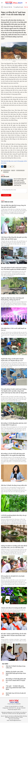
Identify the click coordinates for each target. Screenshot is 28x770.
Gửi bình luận (6, 195)
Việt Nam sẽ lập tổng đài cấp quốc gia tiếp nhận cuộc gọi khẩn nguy (14, 238)
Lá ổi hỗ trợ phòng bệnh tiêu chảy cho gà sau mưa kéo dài (13, 516)
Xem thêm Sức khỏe (7, 202)
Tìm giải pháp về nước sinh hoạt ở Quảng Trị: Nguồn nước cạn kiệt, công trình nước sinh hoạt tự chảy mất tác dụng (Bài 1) (14, 391)
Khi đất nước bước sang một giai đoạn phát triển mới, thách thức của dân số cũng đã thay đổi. (13, 610)
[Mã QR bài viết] (13, 166)
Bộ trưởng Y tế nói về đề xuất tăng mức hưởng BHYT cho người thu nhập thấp (13, 454)
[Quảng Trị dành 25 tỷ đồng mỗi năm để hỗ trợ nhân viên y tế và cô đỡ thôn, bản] (14, 563)
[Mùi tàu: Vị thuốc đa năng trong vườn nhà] (14, 503)
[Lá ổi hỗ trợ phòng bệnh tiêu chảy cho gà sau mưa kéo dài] (14, 533)
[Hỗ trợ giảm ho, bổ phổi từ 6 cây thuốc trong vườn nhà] (14, 595)
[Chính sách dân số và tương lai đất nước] (14, 621)
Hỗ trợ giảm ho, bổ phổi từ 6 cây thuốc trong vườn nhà (13, 577)
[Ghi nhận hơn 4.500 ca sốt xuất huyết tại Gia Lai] (14, 346)
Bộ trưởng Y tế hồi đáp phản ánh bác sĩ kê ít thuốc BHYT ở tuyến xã (14, 424)
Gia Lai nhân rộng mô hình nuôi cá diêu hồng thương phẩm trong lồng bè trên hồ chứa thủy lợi (20, 182)
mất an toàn (6, 172)
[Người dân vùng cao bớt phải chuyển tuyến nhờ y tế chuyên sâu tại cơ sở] (14, 376)
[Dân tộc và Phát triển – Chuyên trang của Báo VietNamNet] (8, 2)
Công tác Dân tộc (8, 7)
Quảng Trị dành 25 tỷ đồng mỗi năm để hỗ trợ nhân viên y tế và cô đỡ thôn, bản (14, 546)
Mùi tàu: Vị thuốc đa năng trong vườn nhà (14, 485)
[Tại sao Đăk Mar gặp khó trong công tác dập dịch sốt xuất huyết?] (14, 224)
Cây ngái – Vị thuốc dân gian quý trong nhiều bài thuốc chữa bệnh (15, 687)
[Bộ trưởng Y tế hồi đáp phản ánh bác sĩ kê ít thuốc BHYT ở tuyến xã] (14, 441)
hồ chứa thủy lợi (7, 170)
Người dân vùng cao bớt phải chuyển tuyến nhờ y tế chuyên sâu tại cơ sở (12, 359)
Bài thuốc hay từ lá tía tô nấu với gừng (16, 694)
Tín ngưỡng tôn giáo (18, 7)
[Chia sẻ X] (5, 166)
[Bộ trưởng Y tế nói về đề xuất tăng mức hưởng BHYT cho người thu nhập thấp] (14, 473)
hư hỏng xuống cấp (20, 170)
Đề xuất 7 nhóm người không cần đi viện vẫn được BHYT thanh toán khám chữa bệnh (13, 635)
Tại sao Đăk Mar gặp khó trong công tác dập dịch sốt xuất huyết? (13, 206)
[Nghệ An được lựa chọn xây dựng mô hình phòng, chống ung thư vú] (14, 316)
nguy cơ (13, 170)
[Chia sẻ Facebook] (2, 166)
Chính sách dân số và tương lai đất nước (13, 608)
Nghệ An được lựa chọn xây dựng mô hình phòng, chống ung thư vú (12, 299)
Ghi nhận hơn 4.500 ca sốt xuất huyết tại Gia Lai (13, 329)
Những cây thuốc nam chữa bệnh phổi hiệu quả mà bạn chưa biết (16, 673)
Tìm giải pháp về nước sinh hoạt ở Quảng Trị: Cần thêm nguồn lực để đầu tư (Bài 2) (14, 268)
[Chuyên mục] (2, 3)
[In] (10, 166)
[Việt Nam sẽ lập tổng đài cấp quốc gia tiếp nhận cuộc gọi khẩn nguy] (14, 255)
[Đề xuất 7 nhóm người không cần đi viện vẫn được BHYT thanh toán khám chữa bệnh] (14, 652)
